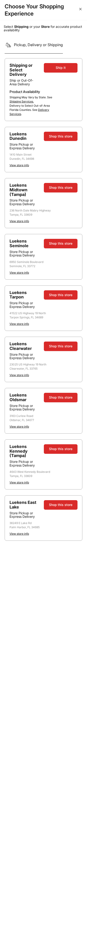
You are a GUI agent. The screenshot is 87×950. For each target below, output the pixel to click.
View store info (19, 165)
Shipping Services (21, 101)
